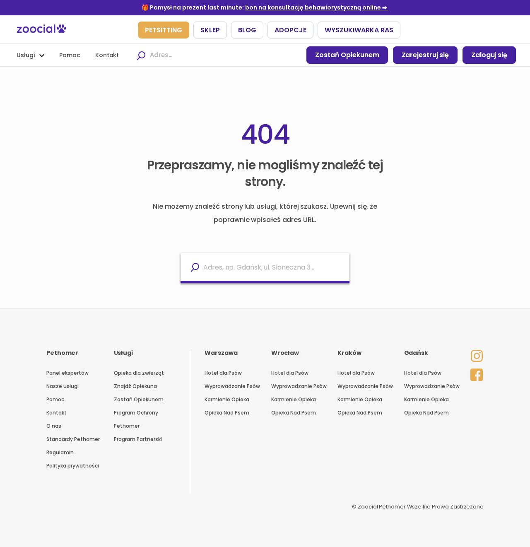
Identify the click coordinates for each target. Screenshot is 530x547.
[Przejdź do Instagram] (474, 350)
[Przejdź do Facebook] (474, 373)
